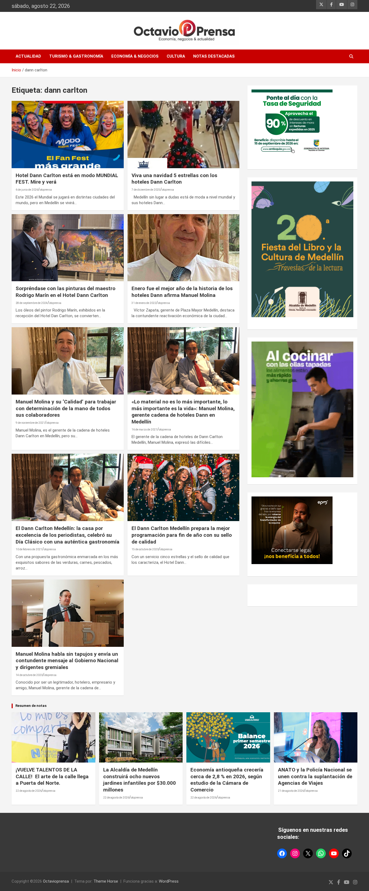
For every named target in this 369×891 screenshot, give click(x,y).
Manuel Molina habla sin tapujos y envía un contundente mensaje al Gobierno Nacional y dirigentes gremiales (67, 660)
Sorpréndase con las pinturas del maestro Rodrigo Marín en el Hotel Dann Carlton (65, 291)
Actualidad (28, 56)
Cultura (176, 56)
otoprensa (46, 189)
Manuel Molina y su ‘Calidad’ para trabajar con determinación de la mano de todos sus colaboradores (66, 408)
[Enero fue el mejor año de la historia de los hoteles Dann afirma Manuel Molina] (183, 247)
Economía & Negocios (135, 56)
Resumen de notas (30, 706)
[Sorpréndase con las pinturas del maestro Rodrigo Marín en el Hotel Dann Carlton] (67, 247)
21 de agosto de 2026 (291, 790)
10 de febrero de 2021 (29, 549)
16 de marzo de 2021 (144, 429)
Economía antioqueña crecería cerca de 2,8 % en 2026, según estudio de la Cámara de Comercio (226, 780)
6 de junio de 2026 (27, 189)
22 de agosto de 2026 (29, 790)
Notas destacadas (214, 56)
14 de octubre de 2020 (29, 675)
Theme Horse (105, 881)
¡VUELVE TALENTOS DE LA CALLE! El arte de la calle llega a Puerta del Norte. (52, 776)
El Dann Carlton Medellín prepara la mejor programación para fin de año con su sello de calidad (182, 535)
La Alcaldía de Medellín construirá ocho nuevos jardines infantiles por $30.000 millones (139, 780)
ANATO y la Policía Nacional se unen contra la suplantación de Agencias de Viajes (315, 776)
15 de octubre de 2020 (145, 549)
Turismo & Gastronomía (76, 56)
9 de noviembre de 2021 (30, 422)
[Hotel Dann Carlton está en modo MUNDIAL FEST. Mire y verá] (67, 134)
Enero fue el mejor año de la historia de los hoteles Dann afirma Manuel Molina (182, 291)
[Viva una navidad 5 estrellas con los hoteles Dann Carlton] (183, 134)
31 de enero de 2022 (144, 303)
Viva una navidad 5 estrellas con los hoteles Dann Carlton (174, 178)
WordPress (169, 881)
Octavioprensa (56, 881)
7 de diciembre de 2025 (146, 189)
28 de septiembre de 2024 (32, 303)
